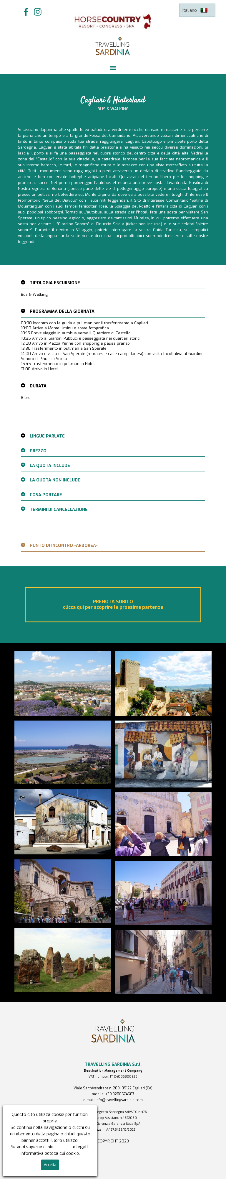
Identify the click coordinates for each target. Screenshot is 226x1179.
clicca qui (63, 1147)
